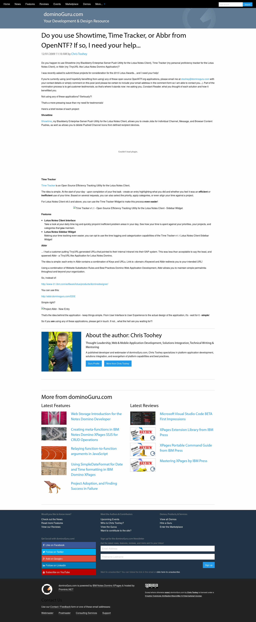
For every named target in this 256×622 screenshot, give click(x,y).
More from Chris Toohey (117, 363)
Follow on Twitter (55, 552)
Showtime (46, 121)
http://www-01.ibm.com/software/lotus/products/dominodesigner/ (74, 284)
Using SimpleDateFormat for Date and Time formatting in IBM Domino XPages (97, 470)
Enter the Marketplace (171, 526)
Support (106, 613)
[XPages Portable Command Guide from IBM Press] (142, 449)
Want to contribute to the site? (116, 530)
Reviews (44, 4)
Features (30, 4)
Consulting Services (86, 613)
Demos (87, 4)
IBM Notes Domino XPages (107, 585)
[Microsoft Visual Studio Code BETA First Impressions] (142, 418)
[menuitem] (6, 4)
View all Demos (168, 519)
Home (7, 4)
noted (167, 592)
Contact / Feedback (60, 606)
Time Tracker (48, 185)
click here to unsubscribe (168, 571)
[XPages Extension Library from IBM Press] (142, 433)
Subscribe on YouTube (58, 572)
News (18, 4)
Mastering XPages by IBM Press (183, 461)
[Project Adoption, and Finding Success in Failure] (54, 487)
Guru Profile (93, 363)
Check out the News (52, 519)
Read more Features (52, 523)
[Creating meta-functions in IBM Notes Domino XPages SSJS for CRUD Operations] (54, 433)
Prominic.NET (66, 589)
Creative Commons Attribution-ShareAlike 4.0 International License (173, 596)
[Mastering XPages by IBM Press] (142, 464)
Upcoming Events (110, 519)
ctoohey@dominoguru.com (195, 79)
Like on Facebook (55, 545)
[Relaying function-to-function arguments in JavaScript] (54, 452)
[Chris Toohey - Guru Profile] (61, 351)
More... (99, 4)
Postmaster (65, 613)
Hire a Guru (166, 523)
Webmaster (47, 613)
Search (248, 4)
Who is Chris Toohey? (112, 523)
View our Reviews (50, 526)
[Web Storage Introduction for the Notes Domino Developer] (54, 418)
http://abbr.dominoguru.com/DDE (58, 296)
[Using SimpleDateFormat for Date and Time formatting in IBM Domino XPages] (54, 468)
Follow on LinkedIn (56, 565)
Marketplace (71, 4)
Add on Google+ (54, 558)
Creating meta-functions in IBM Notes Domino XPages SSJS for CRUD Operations (95, 435)
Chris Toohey (79, 54)
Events (57, 4)
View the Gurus (109, 526)
